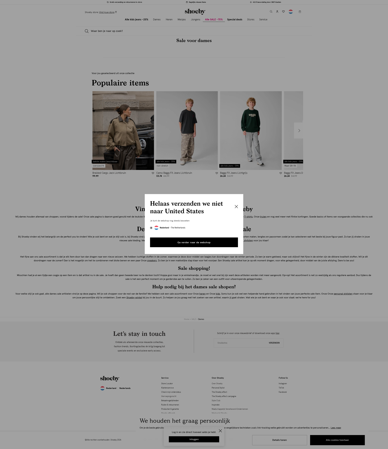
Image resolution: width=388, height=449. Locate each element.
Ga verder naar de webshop (193, 242)
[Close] (236, 207)
